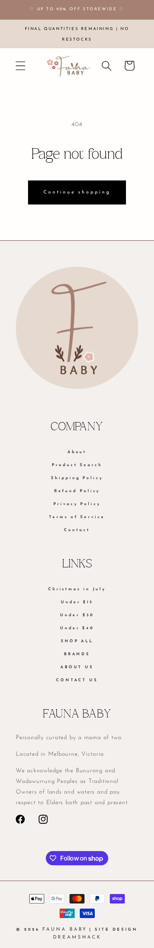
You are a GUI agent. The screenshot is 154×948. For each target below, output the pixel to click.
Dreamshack (77, 937)
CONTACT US (77, 680)
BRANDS (77, 654)
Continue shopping (76, 192)
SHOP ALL (77, 641)
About (77, 452)
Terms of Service (77, 517)
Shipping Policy (77, 478)
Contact (77, 530)
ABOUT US (77, 667)
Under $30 (77, 615)
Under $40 (77, 628)
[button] (20, 65)
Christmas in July (77, 589)
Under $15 (77, 602)
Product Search (77, 465)
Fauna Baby (64, 929)
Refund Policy (77, 491)
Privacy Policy (77, 504)
